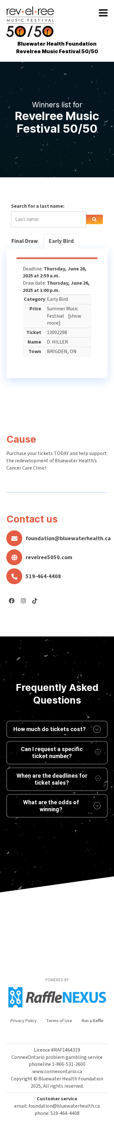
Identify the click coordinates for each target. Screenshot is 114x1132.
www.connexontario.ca (57, 1071)
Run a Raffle (93, 1020)
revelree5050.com (49, 557)
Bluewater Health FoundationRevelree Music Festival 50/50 (57, 47)
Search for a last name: (37, 206)
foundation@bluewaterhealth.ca (67, 538)
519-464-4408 (43, 576)
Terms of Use (59, 1020)
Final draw (24, 241)
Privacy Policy (23, 1020)
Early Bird (61, 241)
